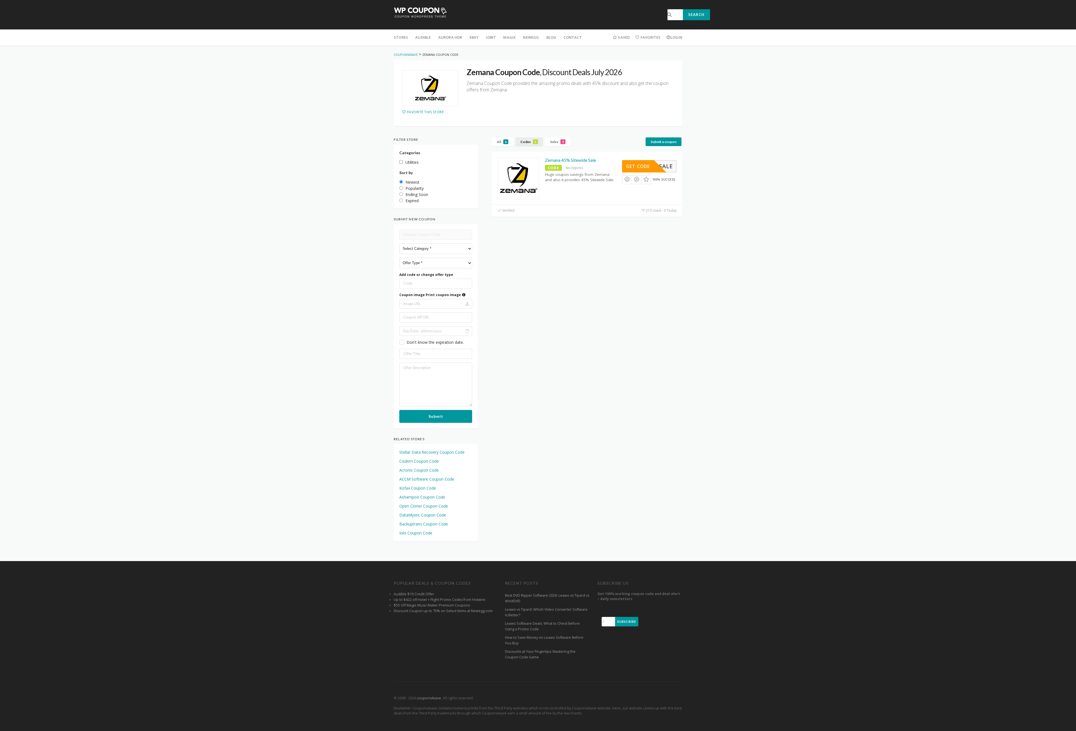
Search (696, 14)
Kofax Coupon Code (417, 488)
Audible (423, 37)
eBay (474, 37)
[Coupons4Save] (420, 12)
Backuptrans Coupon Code (423, 524)
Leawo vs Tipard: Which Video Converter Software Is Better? (546, 612)
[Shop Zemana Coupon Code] (430, 88)
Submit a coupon (663, 142)
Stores (401, 37)
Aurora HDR (450, 37)
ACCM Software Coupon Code (426, 479)
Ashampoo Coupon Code (422, 497)
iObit (491, 37)
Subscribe (626, 621)
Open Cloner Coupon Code (423, 506)
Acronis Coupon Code (419, 470)
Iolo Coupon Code (415, 533)
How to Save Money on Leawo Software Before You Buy (544, 640)
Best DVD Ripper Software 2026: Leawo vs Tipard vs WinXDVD (547, 598)
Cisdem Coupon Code (419, 461)
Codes (528, 142)
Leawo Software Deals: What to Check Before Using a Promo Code (542, 626)
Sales (557, 142)
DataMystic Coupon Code (422, 515)
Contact (572, 37)
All (502, 142)
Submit (435, 416)
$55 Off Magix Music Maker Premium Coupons (432, 605)
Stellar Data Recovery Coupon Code (432, 452)
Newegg (531, 37)
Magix (509, 37)
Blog (551, 37)
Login (676, 37)
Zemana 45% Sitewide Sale (570, 160)
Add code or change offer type (426, 274)
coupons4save (429, 698)
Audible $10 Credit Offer (414, 594)
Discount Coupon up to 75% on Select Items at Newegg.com (443, 610)
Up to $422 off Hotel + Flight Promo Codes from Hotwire (439, 599)
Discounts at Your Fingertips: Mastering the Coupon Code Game (540, 654)
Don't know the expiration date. (435, 342)
